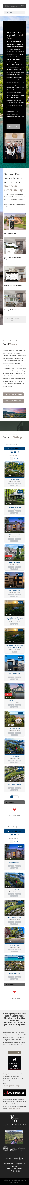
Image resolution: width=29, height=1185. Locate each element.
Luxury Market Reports (12, 310)
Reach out (13, 126)
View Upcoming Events (13, 394)
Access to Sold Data (10, 233)
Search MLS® (14, 1052)
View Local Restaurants (13, 401)
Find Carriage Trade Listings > (12, 1086)
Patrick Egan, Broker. (14, 1108)
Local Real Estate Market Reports (13, 258)
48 (17, 458)
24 (14, 458)
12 (11, 458)
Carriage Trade (7, 1074)
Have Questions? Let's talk (13, 319)
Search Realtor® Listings (13, 285)
